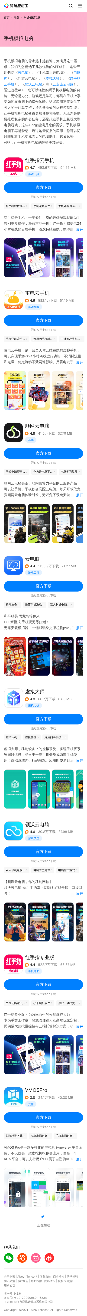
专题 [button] (16, 17)
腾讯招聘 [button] (72, 1276)
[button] (16, 5)
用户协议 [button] (9, 1285)
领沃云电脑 (33, 84)
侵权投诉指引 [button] (66, 1281)
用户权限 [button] (36, 1281)
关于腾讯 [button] (9, 1276)
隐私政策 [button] (49, 1281)
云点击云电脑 (63, 84)
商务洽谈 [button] (58, 1276)
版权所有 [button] (23, 1281)
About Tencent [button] (27, 1276)
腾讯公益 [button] (9, 1281)
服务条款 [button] (45, 1276)
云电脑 (23, 73)
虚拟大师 (53, 78)
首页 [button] (7, 17)
